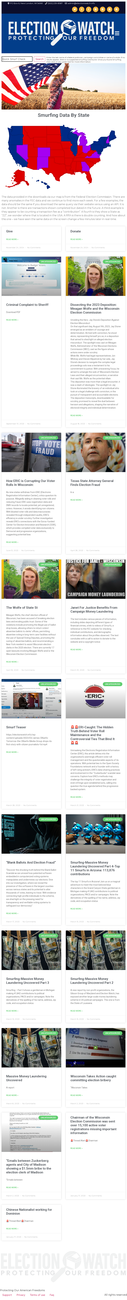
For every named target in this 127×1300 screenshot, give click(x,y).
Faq (52, 1294)
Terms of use (37, 1294)
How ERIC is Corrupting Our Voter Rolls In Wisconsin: (30, 483)
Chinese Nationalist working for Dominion (29, 1211)
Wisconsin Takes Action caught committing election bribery (93, 1078)
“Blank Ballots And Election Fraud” (31, 862)
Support (7, 1294)
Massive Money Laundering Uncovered (26, 1078)
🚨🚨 (74, 743)
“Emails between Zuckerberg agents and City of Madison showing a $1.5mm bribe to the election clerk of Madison (28, 1166)
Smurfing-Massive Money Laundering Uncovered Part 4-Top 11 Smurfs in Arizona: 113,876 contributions (95, 868)
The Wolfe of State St (22, 607)
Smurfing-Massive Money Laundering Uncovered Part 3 (27, 981)
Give (9, 231)
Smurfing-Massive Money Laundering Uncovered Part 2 (91, 981)
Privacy (21, 1294)
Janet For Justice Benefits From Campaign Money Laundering (93, 609)
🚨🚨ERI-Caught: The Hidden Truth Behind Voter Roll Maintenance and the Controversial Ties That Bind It (92, 733)
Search (39, 59)
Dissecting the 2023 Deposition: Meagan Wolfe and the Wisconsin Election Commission (94, 308)
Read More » (12, 239)
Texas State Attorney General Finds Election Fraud (92, 483)
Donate (75, 231)
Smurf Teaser (16, 727)
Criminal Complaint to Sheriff (27, 305)
